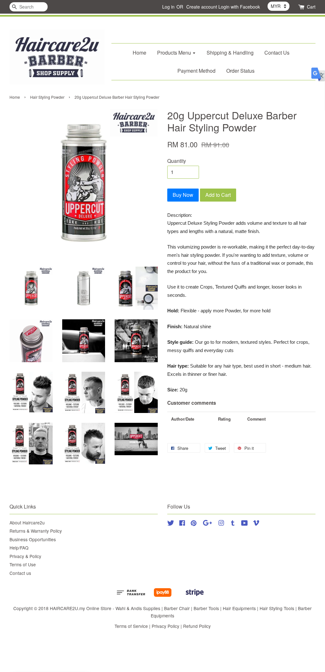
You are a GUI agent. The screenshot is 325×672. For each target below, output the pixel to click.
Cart (311, 6)
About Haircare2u (27, 522)
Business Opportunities (33, 539)
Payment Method (196, 70)
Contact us (20, 573)
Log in (168, 6)
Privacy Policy (165, 626)
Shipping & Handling (230, 52)
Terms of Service (131, 626)
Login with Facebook (239, 6)
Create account (201, 6)
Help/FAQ (19, 547)
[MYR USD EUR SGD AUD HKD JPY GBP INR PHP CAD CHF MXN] (278, 6)
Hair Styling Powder (47, 97)
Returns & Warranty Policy (36, 531)
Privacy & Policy (25, 556)
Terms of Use (23, 564)
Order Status (240, 70)
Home (139, 52)
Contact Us (276, 52)
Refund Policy (197, 626)
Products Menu (174, 52)
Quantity (176, 160)
